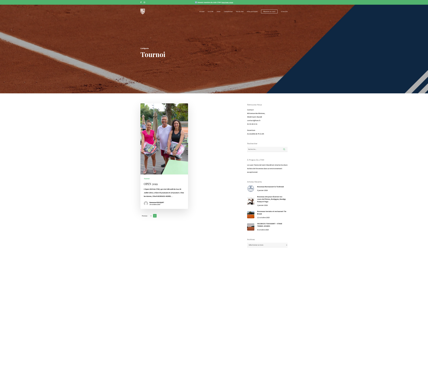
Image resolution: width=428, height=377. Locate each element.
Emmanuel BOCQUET (156, 202)
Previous (144, 216)
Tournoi (147, 179)
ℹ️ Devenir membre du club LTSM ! (214, 2)
